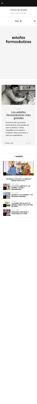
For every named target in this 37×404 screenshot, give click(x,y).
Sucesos (14, 201)
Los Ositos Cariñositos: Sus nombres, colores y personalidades (20, 187)
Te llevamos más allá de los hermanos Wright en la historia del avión (22, 205)
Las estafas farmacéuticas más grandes (18, 115)
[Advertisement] (18, 65)
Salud (18, 109)
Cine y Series (18, 177)
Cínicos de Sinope (18, 10)
